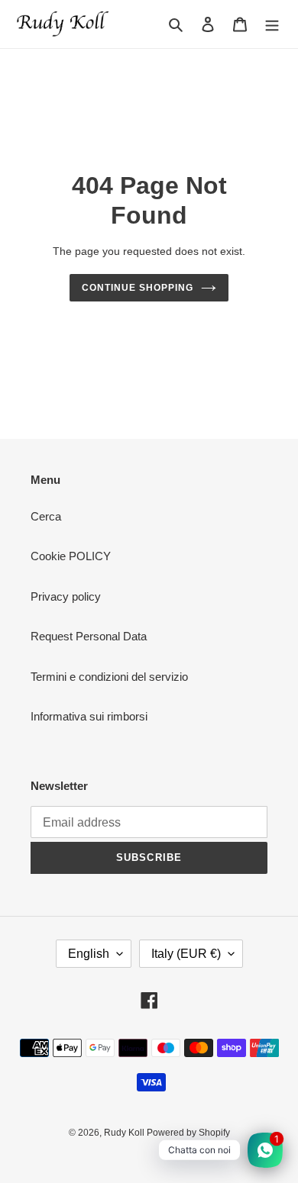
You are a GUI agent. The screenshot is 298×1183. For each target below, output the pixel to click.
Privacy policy (66, 596)
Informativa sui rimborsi (89, 716)
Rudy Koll (125, 1132)
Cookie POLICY (71, 556)
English (88, 953)
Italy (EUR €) (186, 953)
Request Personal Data (89, 636)
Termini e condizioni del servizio (109, 676)
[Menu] (272, 24)
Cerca (46, 516)
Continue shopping (137, 287)
